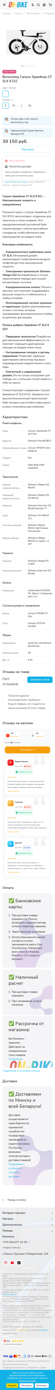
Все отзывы (26, 749)
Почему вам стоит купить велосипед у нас (24, 120)
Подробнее (15, 1059)
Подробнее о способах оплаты (21, 1071)
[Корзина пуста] (50, 4)
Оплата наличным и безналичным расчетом (26, 1363)
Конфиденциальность (14, 1367)
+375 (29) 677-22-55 (14, 1242)
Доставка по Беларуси (14, 1361)
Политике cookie (27, 1380)
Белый (5, 94)
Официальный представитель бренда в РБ (27, 132)
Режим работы (9, 1294)
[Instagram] (5, 1263)
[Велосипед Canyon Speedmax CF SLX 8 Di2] (28, 42)
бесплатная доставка (16, 181)
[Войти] (44, 4)
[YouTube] (12, 1263)
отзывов (43, 1330)
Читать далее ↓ (14, 791)
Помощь (7, 1230)
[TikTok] (19, 1263)
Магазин (7, 1219)
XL (29, 105)
